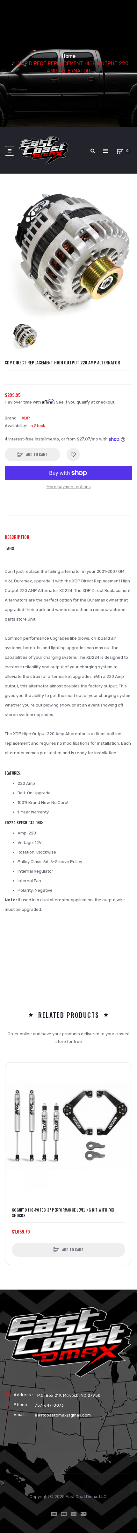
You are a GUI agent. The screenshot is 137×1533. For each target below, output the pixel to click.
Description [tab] (17, 536)
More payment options (69, 486)
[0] (119, 150)
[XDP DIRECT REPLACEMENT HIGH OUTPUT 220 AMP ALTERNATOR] (24, 337)
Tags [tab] (9, 548)
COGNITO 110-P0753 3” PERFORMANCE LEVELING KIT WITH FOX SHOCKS (63, 1212)
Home (69, 56)
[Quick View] (13, 1095)
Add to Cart (36, 454)
